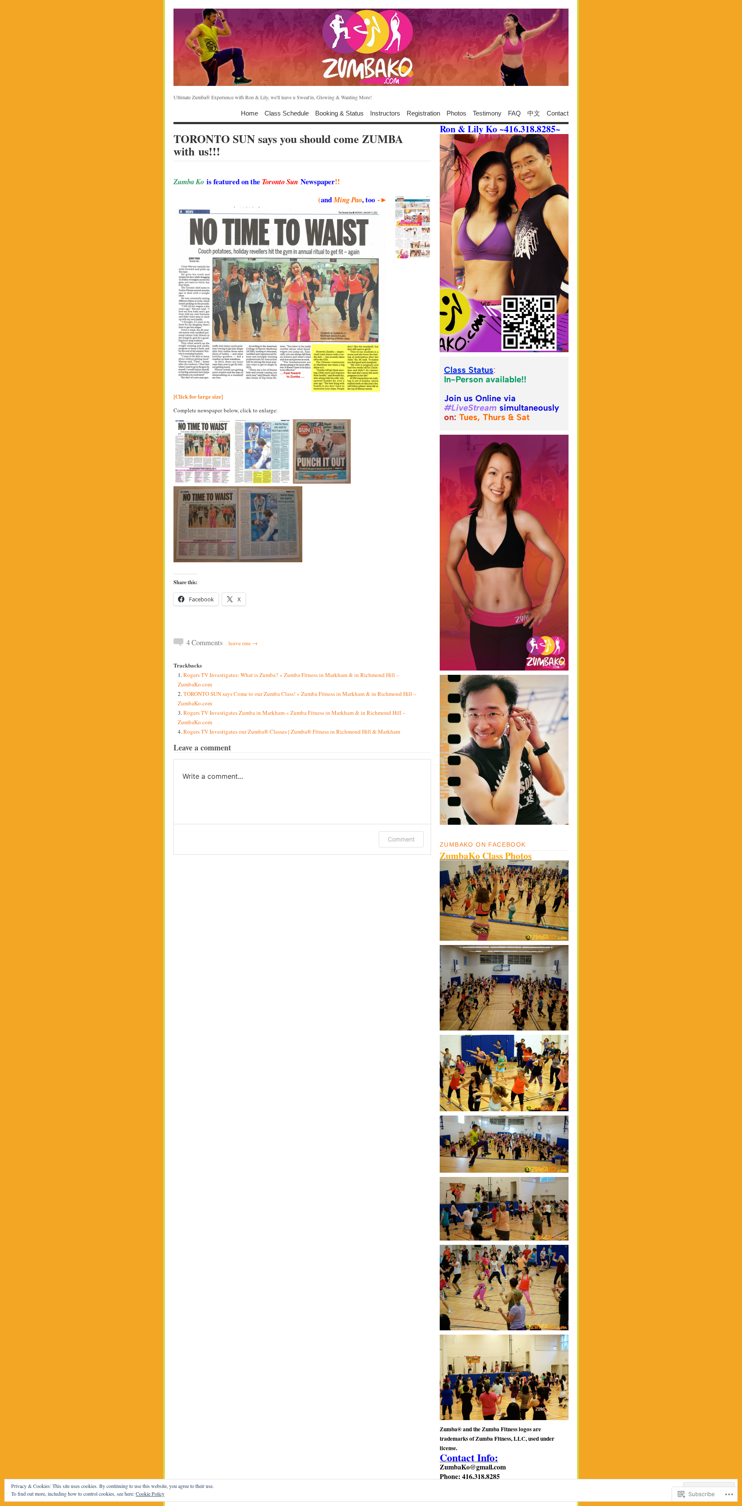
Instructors (385, 112)
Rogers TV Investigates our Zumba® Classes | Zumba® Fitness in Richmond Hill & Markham (291, 731)
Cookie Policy (150, 1493)
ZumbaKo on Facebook (483, 844)
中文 (533, 112)
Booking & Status (339, 112)
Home (249, 112)
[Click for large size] (198, 396)
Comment (401, 839)
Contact (558, 112)
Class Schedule (287, 112)
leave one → (243, 643)
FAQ (514, 112)
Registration (423, 112)
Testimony (487, 112)
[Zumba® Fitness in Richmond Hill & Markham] (371, 47)
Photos (456, 112)
